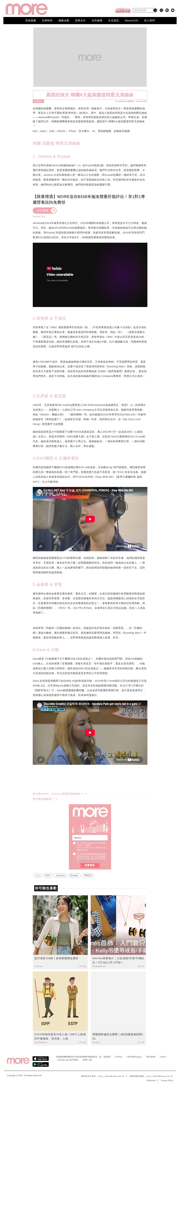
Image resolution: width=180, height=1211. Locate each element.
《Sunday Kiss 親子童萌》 (67, 1060)
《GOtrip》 (119, 1057)
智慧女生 (80, 20)
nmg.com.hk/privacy (85, 848)
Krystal (74, 875)
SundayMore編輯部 (124, 101)
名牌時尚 (47, 20)
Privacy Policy (167, 1080)
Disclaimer (151, 1080)
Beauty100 (131, 20)
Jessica (60, 875)
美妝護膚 (30, 20)
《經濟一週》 (87, 1060)
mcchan (38, 966)
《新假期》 (107, 1057)
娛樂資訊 (38, 101)
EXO (47, 875)
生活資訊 (113, 20)
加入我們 (149, 20)
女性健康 (97, 20)
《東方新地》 (151, 1057)
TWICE (88, 875)
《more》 (163, 1057)
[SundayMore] (27, 9)
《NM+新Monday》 (134, 1057)
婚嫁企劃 (63, 20)
